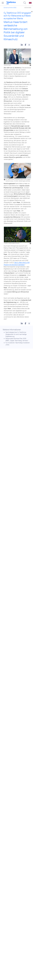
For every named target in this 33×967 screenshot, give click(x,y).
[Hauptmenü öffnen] (3, 3)
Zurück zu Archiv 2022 (10, 7)
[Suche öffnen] (24, 3)
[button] (21, 44)
